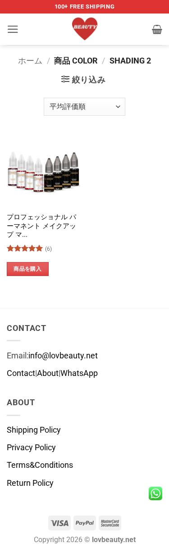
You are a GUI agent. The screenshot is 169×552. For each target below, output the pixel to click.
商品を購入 (27, 269)
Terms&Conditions (40, 465)
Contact (21, 373)
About (48, 373)
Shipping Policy (34, 429)
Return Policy (30, 483)
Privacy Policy (31, 447)
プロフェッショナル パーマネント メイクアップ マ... (41, 226)
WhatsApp (79, 373)
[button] (13, 29)
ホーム (30, 60)
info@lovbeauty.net (63, 355)
